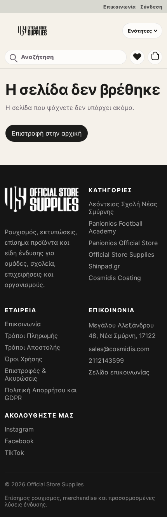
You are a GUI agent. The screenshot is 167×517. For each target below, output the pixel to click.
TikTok (14, 452)
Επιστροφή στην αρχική (47, 133)
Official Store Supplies (121, 254)
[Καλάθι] (155, 57)
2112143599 (106, 360)
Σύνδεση (151, 7)
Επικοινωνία (119, 7)
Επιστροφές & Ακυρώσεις (25, 374)
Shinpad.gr (104, 266)
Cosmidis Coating (115, 278)
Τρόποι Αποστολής (32, 347)
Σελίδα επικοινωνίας (119, 372)
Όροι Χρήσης (23, 359)
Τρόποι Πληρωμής (31, 335)
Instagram (19, 429)
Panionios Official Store (123, 243)
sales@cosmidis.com (119, 349)
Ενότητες (140, 31)
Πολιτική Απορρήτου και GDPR (41, 394)
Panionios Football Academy (116, 227)
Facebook (19, 441)
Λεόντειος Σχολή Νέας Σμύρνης (123, 208)
